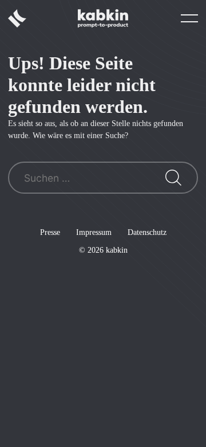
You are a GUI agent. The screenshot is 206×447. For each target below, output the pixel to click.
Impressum (94, 232)
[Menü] (189, 18)
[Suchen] (173, 177)
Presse (50, 232)
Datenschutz (147, 232)
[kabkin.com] (103, 18)
